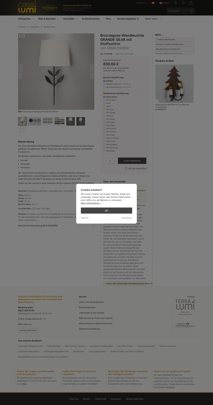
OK (106, 210)
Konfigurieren (126, 218)
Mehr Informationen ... (91, 203)
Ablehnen (85, 218)
